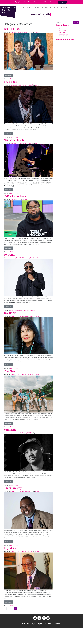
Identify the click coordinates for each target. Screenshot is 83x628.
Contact (52, 7)
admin (36, 32)
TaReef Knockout (15, 196)
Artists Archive (62, 7)
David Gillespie (63, 36)
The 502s (9, 371)
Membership (36, 7)
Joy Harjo (10, 313)
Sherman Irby (13, 488)
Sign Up (62, 2)
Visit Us (28, 7)
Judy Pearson (62, 32)
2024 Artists (31, 310)
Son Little (10, 430)
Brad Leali (10, 82)
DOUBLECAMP (13, 29)
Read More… (8, 75)
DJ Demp (9, 255)
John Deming (62, 30)
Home (22, 7)
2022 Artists (14, 79)
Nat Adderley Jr (14, 140)
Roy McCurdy (12, 548)
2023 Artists (22, 310)
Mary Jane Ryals (63, 34)
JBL (60, 28)
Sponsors (45, 7)
